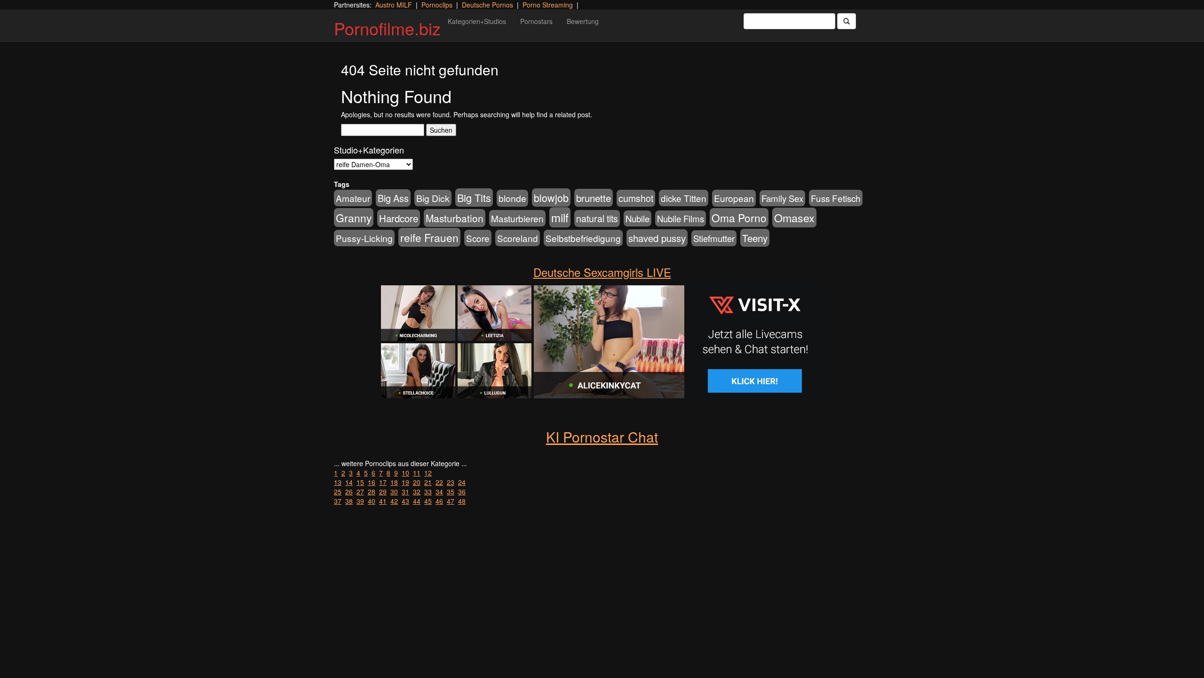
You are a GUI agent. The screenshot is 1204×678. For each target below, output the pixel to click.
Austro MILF (393, 4)
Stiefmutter (714, 238)
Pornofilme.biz (387, 28)
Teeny (755, 238)
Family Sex (782, 198)
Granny (354, 217)
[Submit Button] (846, 21)
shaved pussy (657, 238)
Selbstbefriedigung (583, 238)
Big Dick (433, 198)
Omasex (794, 218)
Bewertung (583, 21)
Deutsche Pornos (487, 4)
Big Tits (474, 197)
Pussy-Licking (364, 238)
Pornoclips (436, 4)
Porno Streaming (548, 4)
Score (478, 238)
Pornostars (536, 21)
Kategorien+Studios (477, 21)
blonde (512, 198)
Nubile (638, 218)
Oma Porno (739, 217)
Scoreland (517, 238)
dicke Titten (683, 198)
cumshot (635, 198)
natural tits (597, 218)
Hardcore (398, 218)
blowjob (551, 197)
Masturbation (454, 218)
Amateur (353, 198)
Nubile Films (680, 218)
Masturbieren (517, 218)
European (734, 198)
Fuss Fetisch (836, 198)
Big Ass (393, 198)
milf (560, 217)
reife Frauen (429, 237)
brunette (593, 198)
